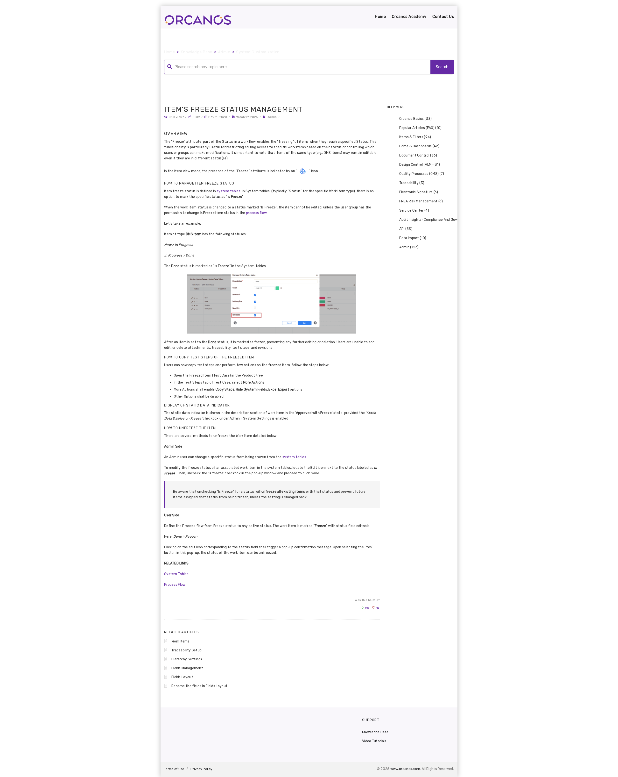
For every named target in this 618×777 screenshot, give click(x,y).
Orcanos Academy (409, 16)
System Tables (176, 574)
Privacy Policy (201, 769)
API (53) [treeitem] (405, 229)
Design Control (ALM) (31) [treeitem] (419, 165)
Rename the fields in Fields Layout (199, 686)
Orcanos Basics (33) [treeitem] (415, 119)
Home (380, 16)
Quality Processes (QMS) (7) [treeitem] (421, 174)
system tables (228, 191)
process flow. (256, 213)
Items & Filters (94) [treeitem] (415, 137)
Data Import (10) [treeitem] (412, 238)
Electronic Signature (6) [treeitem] (418, 192)
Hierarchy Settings (186, 659)
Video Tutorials (374, 741)
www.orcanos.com (405, 769)
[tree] (420, 183)
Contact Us (443, 16)
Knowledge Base (196, 52)
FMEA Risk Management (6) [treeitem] (421, 201)
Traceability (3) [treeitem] (411, 183)
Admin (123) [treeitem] (409, 247)
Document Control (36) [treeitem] (418, 155)
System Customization (258, 52)
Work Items (180, 641)
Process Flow (175, 585)
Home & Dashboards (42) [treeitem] (419, 146)
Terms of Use (174, 769)
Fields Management (187, 668)
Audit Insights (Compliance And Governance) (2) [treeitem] (438, 220)
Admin (224, 52)
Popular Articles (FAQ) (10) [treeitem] (420, 128)
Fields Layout (182, 677)
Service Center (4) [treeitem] (414, 210)
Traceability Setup (186, 650)
